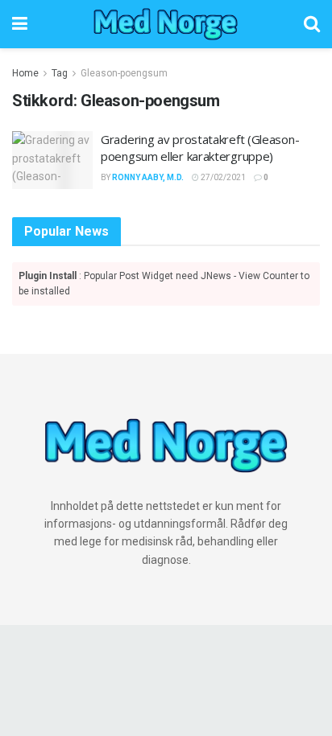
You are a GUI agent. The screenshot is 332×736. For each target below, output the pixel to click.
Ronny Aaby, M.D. (148, 177)
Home (25, 73)
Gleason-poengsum (124, 73)
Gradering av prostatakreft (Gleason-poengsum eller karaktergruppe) (200, 147)
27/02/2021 (222, 177)
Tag (60, 73)
